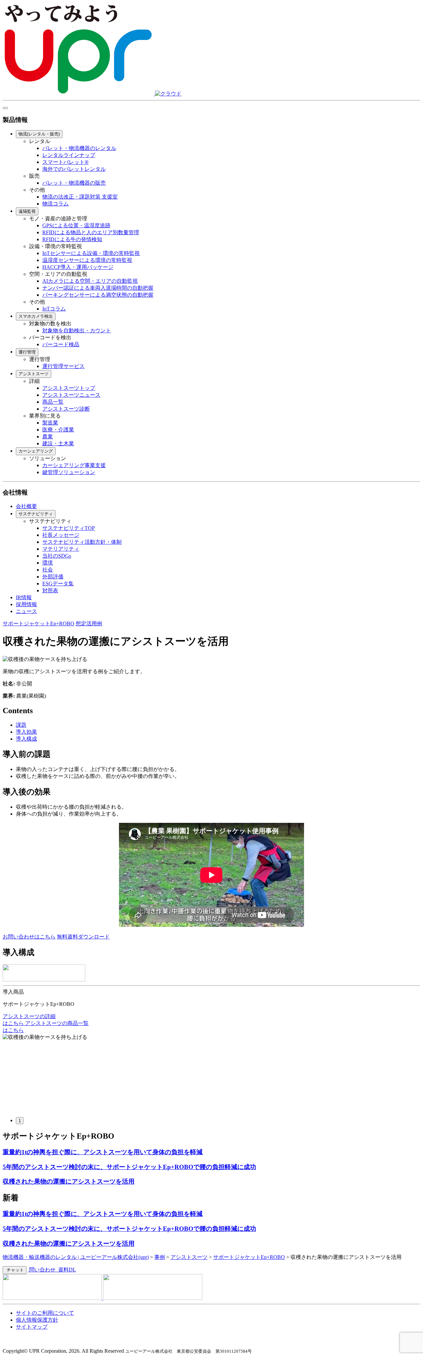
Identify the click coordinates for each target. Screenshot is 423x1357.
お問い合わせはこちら (29, 936)
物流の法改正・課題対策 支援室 (80, 197)
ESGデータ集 (58, 583)
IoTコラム (54, 309)
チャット (14, 1269)
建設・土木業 (58, 443)
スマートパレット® (65, 162)
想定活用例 (89, 623)
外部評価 (52, 576)
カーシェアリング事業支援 (74, 465)
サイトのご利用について (45, 1313)
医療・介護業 (58, 429)
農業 (47, 436)
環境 (47, 563)
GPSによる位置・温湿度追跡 (76, 225)
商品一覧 (52, 402)
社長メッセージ (60, 535)
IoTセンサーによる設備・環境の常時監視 (91, 253)
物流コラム (55, 203)
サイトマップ (32, 1327)
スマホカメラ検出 (36, 316)
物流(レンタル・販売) (39, 133)
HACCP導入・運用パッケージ (77, 267)
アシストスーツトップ (68, 388)
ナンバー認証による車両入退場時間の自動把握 (97, 288)
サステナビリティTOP (68, 528)
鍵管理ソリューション (68, 472)
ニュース (26, 611)
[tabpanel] (211, 1073)
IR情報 (24, 597)
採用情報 (26, 604)
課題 (21, 725)
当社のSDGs (56, 556)
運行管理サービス (63, 366)
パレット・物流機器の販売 (74, 183)
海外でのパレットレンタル (74, 169)
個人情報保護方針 (37, 1320)
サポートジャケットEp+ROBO (38, 623)
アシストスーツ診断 (66, 409)
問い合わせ (42, 1269)
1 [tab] (20, 1120)
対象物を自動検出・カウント (76, 330)
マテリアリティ (60, 549)
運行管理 (27, 351)
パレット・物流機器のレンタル (79, 148)
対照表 (50, 590)
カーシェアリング (36, 451)
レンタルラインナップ (68, 155)
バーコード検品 (60, 344)
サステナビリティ (36, 513)
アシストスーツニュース (71, 395)
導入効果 (26, 732)
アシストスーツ (34, 373)
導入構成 (26, 739)
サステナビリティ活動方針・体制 (82, 542)
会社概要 (26, 506)
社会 (47, 569)
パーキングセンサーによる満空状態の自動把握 (97, 295)
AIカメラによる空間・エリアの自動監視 (90, 281)
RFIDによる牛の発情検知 (72, 239)
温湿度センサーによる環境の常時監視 (87, 260)
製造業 (50, 422)
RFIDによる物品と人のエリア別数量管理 (90, 232)
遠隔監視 (27, 211)
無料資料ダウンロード (83, 936)
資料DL (66, 1269)
